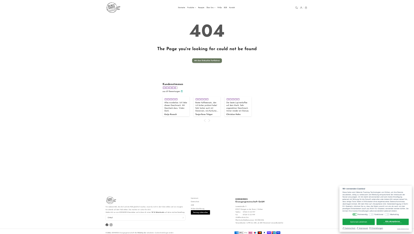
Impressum (194, 198)
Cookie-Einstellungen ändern (164, 233)
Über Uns (210, 7)
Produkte (190, 7)
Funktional (378, 214)
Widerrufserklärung (197, 208)
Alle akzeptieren (392, 221)
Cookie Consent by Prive (403, 228)
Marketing (394, 214)
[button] (296, 7)
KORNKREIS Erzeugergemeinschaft (123, 233)
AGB (192, 205)
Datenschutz (195, 201)
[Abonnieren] (183, 218)
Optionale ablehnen (358, 222)
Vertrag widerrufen (200, 212)
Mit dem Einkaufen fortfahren (207, 60)
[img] (208, 88)
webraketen (150, 233)
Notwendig (363, 214)
